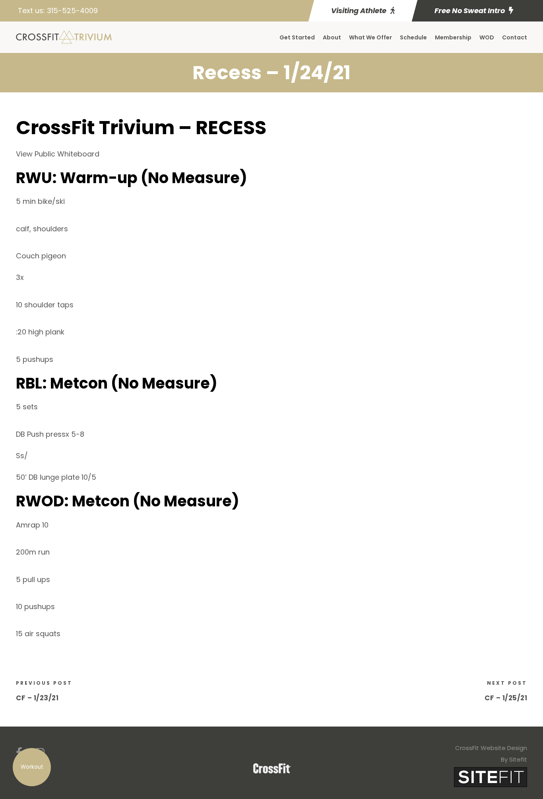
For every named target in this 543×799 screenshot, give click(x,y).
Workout (32, 767)
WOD (486, 37)
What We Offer (370, 37)
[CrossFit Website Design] (490, 777)
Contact (514, 37)
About (332, 37)
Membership (453, 37)
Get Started (297, 37)
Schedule (413, 37)
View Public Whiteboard (57, 154)
